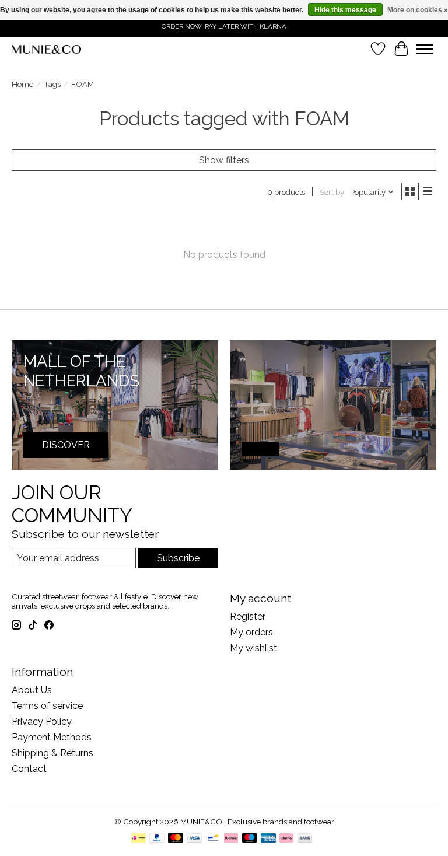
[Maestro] (249, 838)
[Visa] (194, 838)
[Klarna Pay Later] (286, 838)
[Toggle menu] (424, 49)
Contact (29, 768)
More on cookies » (417, 10)
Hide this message (345, 10)
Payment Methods (52, 737)
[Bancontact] (213, 838)
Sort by (332, 192)
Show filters (224, 160)
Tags (52, 84)
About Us (32, 690)
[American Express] (268, 838)
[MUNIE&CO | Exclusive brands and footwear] (46, 49)
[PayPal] (156, 838)
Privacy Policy (42, 721)
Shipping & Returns (52, 753)
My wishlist (253, 648)
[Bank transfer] (305, 838)
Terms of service (47, 705)
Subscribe (178, 558)
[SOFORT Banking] (231, 838)
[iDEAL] (138, 838)
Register (247, 616)
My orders (251, 632)
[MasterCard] (175, 838)
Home (22, 84)
